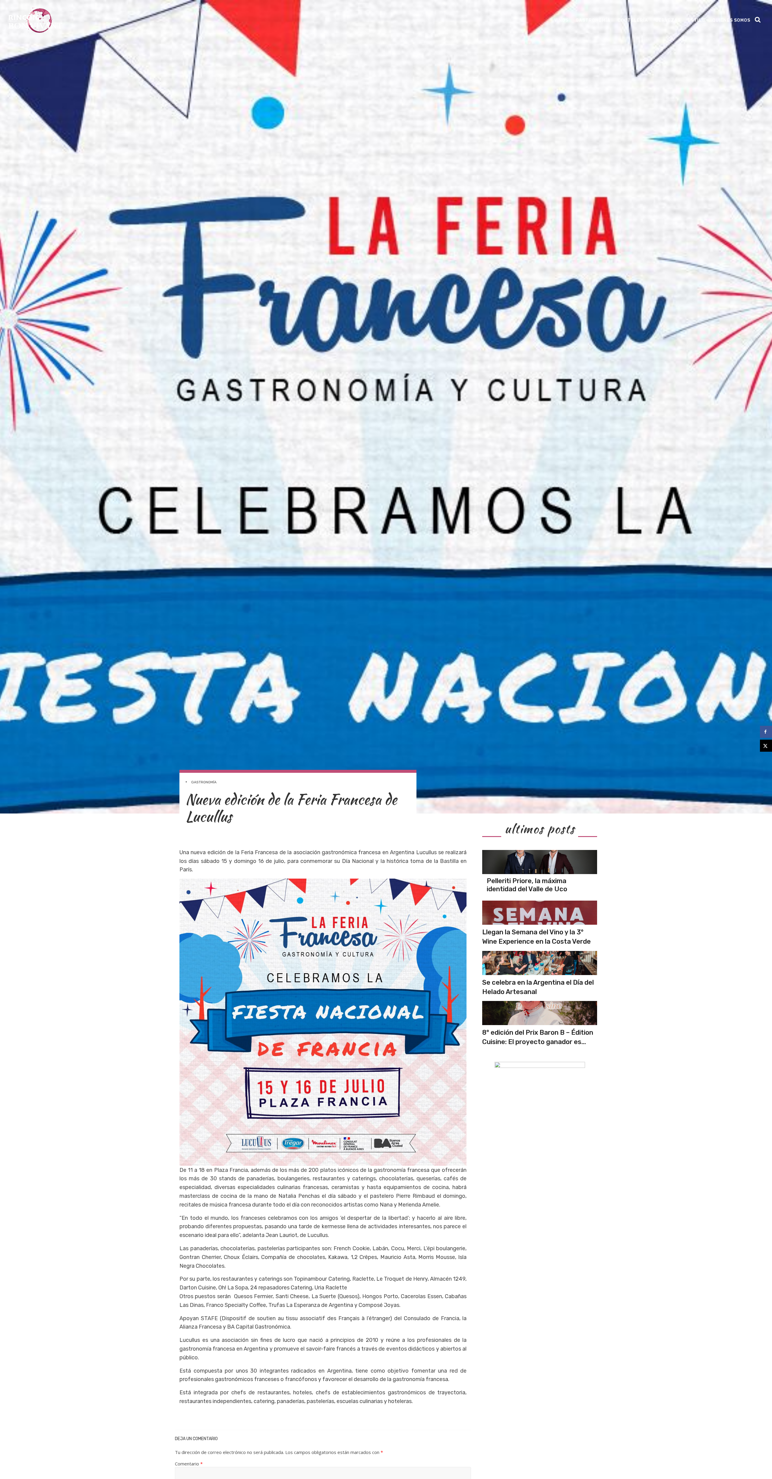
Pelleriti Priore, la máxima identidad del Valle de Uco (527, 885)
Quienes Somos (731, 20)
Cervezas (668, 20)
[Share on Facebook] (766, 732)
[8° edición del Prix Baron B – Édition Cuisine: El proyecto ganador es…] (539, 1013)
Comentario (189, 1464)
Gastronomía (593, 20)
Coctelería (633, 20)
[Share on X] (766, 746)
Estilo (696, 20)
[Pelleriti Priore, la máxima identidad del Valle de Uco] (539, 862)
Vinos (561, 20)
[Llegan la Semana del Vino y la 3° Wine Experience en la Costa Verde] (539, 913)
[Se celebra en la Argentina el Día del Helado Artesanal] (539, 963)
